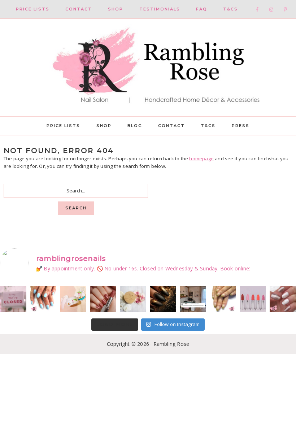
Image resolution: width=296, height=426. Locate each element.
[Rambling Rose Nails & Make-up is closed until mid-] (13, 299)
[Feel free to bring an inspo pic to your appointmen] (163, 299)
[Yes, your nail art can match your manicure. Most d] (283, 299)
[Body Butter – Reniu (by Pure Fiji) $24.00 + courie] (73, 299)
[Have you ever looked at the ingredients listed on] (133, 299)
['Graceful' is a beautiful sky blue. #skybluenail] (43, 299)
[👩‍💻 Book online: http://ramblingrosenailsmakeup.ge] (193, 299)
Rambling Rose (148, 67)
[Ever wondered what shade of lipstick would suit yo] (253, 299)
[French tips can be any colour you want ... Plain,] (223, 299)
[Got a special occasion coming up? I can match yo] (103, 299)
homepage (201, 158)
